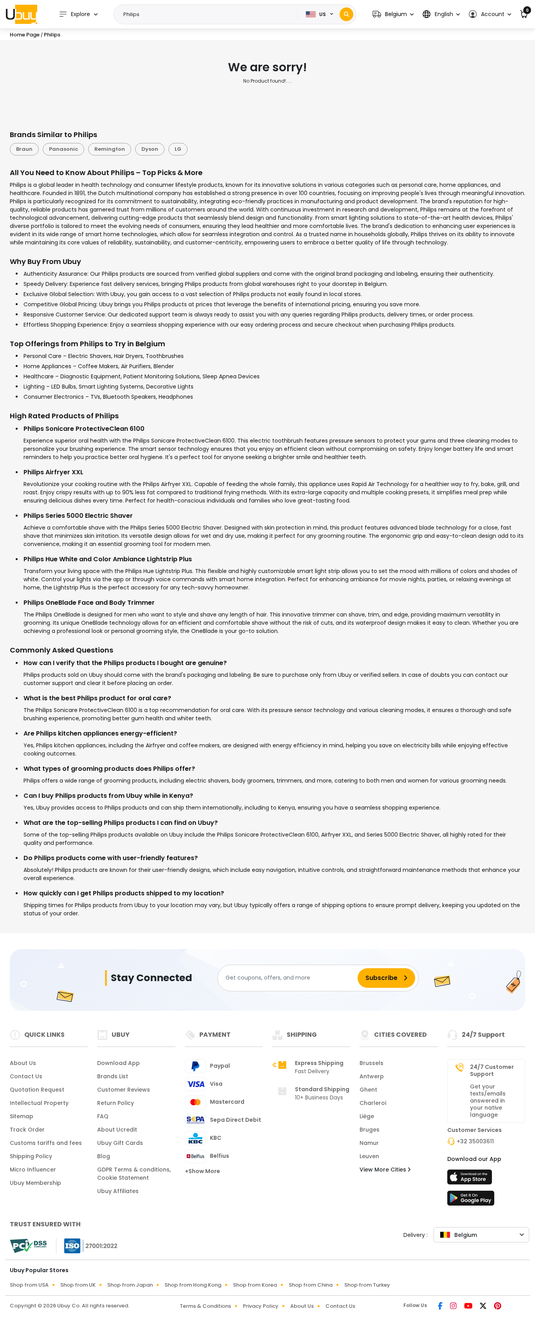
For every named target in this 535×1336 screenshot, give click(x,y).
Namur (369, 1143)
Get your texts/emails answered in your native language (488, 1100)
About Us (23, 1063)
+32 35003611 (475, 1141)
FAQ (102, 1116)
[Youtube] (469, 1307)
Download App (118, 1063)
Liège (367, 1116)
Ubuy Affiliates (118, 1191)
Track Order (27, 1130)
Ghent (368, 1090)
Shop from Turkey (367, 1285)
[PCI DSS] (28, 1246)
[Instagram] (454, 1307)
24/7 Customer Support (492, 1070)
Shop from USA (29, 1285)
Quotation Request (37, 1090)
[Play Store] (470, 1200)
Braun (24, 149)
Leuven (369, 1156)
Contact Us (26, 1076)
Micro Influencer (33, 1169)
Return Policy (115, 1103)
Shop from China (311, 1285)
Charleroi (373, 1103)
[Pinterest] (497, 1307)
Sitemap (21, 1116)
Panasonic (63, 149)
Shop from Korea (255, 1285)
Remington (109, 149)
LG (178, 149)
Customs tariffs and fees (46, 1143)
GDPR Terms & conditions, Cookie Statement (134, 1174)
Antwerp (372, 1076)
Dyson (149, 149)
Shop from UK (78, 1285)
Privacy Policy (260, 1306)
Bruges (370, 1130)
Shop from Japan (130, 1285)
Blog (103, 1156)
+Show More (202, 1171)
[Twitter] (484, 1307)
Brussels (371, 1063)
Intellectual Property (39, 1103)
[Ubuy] (21, 14)
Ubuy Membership (35, 1183)
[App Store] (470, 1179)
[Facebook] (441, 1307)
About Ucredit (117, 1130)
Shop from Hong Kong (192, 1285)
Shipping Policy (31, 1156)
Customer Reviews (123, 1090)
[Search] (346, 14)
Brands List (112, 1076)
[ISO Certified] (87, 1245)
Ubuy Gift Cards (120, 1143)
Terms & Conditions (205, 1306)
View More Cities (384, 1169)
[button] (393, 14)
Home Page (25, 34)
